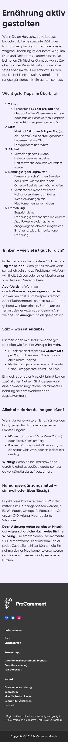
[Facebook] (6, 618)
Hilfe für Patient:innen (18, 696)
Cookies (9, 705)
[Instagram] (19, 618)
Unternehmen (13, 642)
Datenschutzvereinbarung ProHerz (26, 660)
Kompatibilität (13, 669)
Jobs (7, 638)
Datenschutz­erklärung (18, 687)
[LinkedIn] (13, 618)
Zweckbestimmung (16, 665)
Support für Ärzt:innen (18, 701)
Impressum (11, 692)
